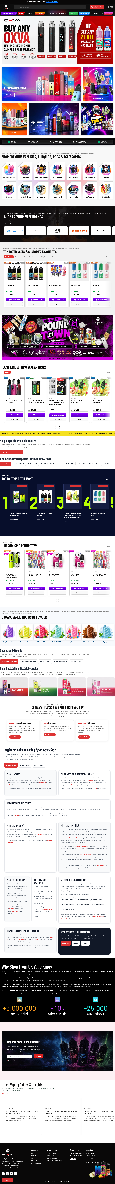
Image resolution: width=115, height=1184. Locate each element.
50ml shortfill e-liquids (81, 846)
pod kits (9, 785)
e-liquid (94, 788)
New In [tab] (7, 372)
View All (110, 158)
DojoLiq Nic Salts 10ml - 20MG (77, 401)
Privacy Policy (50, 1155)
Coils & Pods (62, 13)
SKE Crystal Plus (94, 463)
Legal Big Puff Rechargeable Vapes (11, 452)
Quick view (15, 304)
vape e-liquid (100, 865)
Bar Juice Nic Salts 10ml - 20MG (99, 286)
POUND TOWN (83, 13)
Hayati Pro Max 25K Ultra (48, 463)
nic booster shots (85, 854)
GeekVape (13, 723)
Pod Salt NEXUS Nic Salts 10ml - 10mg (34, 575)
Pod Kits (75, 943)
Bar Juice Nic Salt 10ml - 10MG (76, 286)
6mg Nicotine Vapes (96, 899)
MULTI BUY (73, 13)
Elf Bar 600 (106, 463)
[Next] (10, 222)
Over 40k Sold (22, 486)
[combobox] (45, 7)
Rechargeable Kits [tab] (20, 257)
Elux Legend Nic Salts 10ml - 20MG (33, 286)
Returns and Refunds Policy (54, 1160)
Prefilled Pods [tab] (33, 257)
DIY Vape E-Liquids (76, 661)
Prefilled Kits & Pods (8, 13)
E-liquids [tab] (43, 257)
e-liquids (11, 908)
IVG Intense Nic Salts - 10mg (54, 575)
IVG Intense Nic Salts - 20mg (76, 575)
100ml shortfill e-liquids (76, 838)
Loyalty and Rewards (36, 1163)
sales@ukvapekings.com (92, 1162)
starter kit (104, 813)
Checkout (33, 1155)
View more (4, 1093)
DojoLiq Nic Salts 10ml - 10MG (98, 401)
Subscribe (38, 1056)
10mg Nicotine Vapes (68, 904)
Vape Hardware (51, 13)
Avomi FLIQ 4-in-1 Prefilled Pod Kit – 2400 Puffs (11, 575)
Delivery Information (52, 1158)
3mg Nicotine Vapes (82, 899)
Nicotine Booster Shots (60, 661)
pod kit (17, 815)
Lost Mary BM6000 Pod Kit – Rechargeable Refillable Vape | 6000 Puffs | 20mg (72, 515)
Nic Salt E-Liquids (45, 661)
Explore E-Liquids (39, 765)
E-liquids (29, 13)
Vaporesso (82, 723)
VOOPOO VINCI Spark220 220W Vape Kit (14, 401)
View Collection (15, 737)
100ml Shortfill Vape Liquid (9, 661)
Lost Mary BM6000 (19, 463)
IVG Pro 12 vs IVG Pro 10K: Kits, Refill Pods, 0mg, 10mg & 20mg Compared (22, 1112)
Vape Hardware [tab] (53, 257)
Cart (32, 1153)
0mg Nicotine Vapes (67, 899)
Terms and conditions (52, 1153)
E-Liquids (85, 943)
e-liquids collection (46, 909)
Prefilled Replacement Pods (33, 452)
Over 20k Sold (49, 486)
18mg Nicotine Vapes (98, 904)
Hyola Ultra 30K (32, 463)
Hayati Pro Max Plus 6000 (67, 463)
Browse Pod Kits (25, 765)
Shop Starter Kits (11, 765)
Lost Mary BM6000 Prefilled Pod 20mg (55, 286)
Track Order (34, 1160)
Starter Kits (65, 943)
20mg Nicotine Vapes (68, 909)
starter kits (42, 782)
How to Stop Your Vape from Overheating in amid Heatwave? (61, 1112)
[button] (111, 7)
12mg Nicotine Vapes (83, 904)
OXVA (46, 723)
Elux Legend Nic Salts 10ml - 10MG (11, 286)
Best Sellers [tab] (8, 257)
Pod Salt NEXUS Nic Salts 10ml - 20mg (99, 575)
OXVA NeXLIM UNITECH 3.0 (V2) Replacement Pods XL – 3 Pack (57, 402)
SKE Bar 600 (81, 463)
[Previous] (5, 222)
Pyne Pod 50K (5, 463)
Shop (32, 1158)
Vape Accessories (96, 13)
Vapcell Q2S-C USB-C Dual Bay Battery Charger (36, 401)
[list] (57, 1006)
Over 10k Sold (103, 486)
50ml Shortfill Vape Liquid (28, 661)
